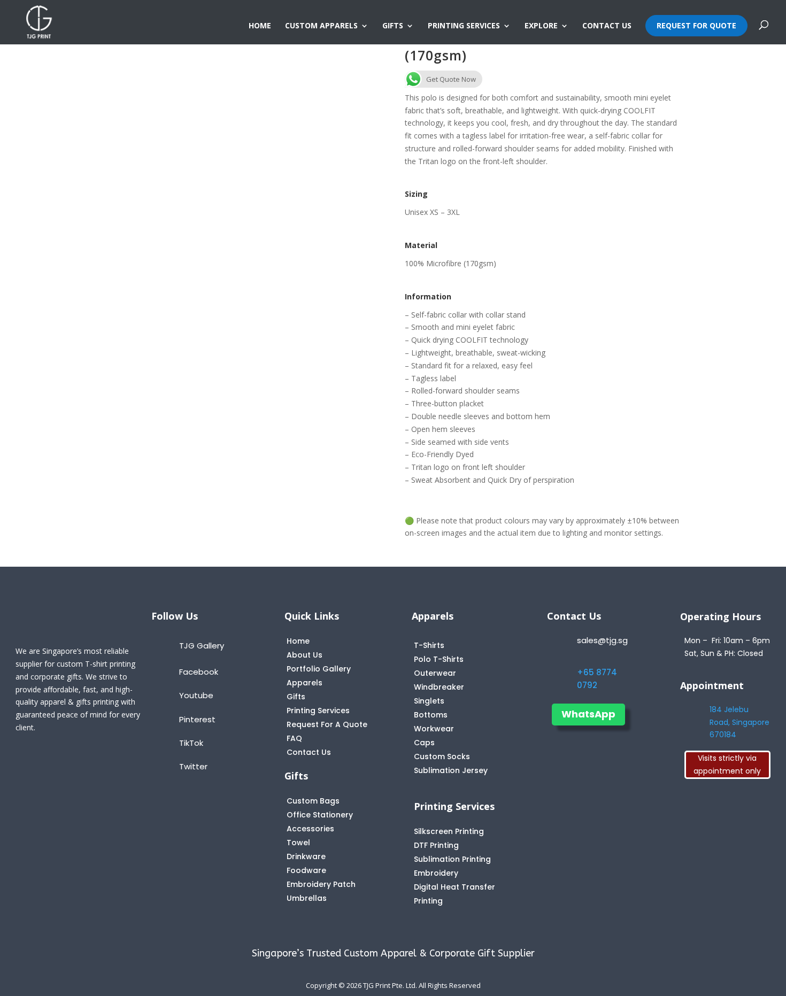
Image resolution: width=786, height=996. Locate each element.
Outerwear (435, 673)
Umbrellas (307, 898)
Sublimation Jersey (451, 770)
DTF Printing (436, 845)
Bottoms (431, 714)
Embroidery (436, 873)
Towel (298, 842)
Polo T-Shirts (439, 659)
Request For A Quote (327, 724)
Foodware (306, 870)
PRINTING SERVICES (464, 26)
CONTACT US (606, 26)
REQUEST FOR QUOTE (696, 25)
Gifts (296, 696)
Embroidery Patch (321, 884)
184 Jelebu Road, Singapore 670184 (739, 722)
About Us (304, 655)
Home (298, 641)
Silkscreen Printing (449, 831)
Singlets (429, 701)
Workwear (434, 728)
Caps (424, 742)
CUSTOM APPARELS (321, 26)
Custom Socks (442, 756)
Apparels (304, 682)
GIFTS (392, 26)
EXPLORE (541, 26)
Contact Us (309, 752)
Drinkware (306, 856)
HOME (260, 26)
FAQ (294, 738)
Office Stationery (320, 814)
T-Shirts (429, 645)
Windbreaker (439, 687)
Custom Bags (313, 801)
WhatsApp (588, 714)
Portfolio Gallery (319, 668)
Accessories (310, 828)
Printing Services (318, 710)
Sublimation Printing (452, 859)
